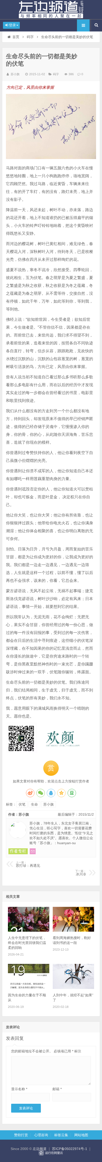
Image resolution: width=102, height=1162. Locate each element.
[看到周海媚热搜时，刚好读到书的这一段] (73, 930)
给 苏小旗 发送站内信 (33, 851)
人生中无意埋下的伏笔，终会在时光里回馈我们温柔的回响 (27, 943)
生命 (34, 804)
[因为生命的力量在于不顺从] (28, 988)
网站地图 (81, 1135)
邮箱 (57, 1089)
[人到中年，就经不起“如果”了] (73, 988)
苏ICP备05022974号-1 (69, 1149)
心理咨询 (41, 1135)
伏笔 (22, 804)
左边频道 (51, 9)
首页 (15, 37)
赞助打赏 (21, 1135)
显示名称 (19, 1089)
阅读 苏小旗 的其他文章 (18, 851)
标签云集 (61, 1135)
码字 (30, 37)
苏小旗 (15, 74)
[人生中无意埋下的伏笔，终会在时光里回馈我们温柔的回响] (28, 930)
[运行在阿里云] (51, 1153)
